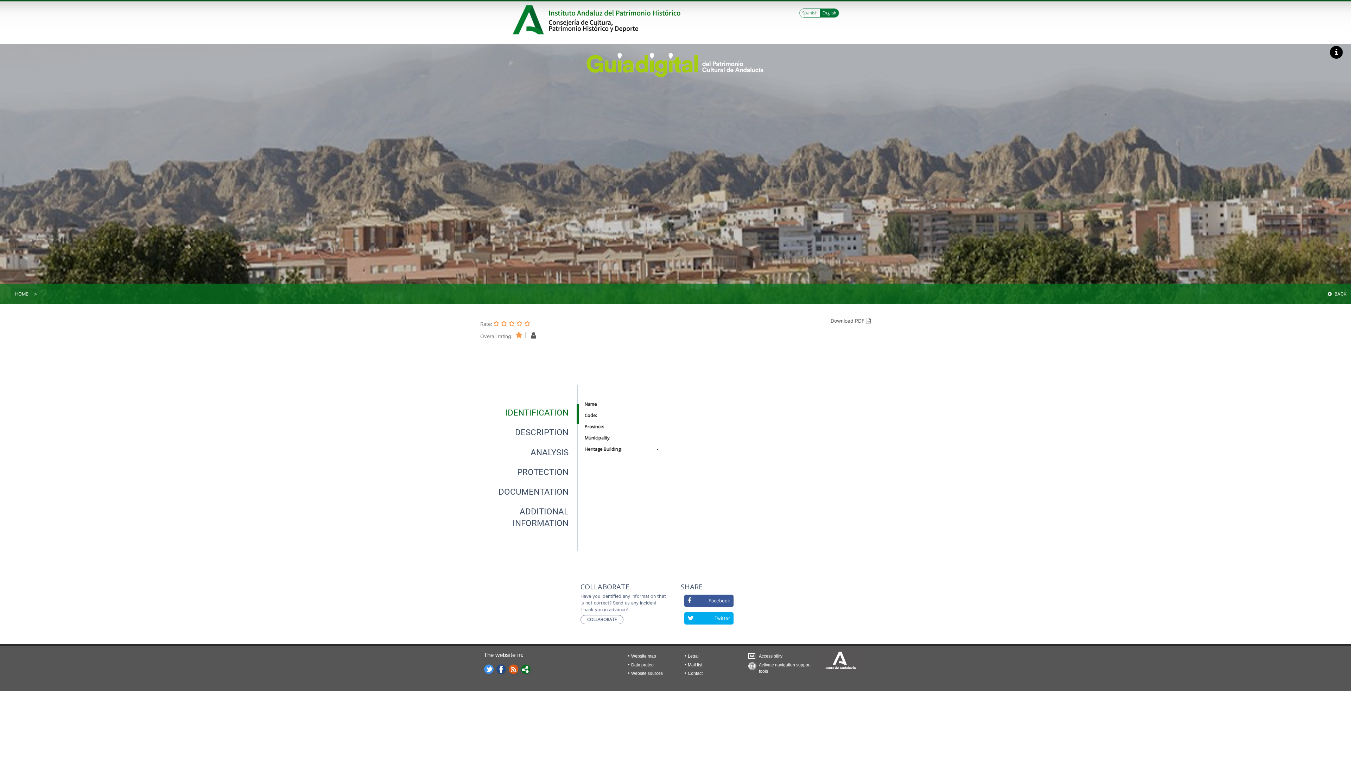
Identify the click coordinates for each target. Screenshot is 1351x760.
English (829, 13)
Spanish (810, 13)
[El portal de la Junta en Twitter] (489, 669)
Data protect (642, 665)
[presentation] (529, 413)
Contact (695, 673)
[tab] (537, 413)
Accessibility (770, 656)
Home (21, 294)
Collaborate (602, 619)
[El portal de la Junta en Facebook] (501, 669)
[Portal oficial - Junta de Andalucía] (529, 19)
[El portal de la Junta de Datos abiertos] (526, 669)
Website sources (647, 673)
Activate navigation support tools (785, 667)
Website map (643, 656)
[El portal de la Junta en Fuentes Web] (513, 669)
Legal (693, 656)
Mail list (695, 665)
